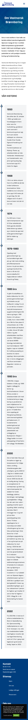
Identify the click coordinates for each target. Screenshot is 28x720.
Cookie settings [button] (8, 715)
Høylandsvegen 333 (9, 672)
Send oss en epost (9, 669)
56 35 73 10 (6, 667)
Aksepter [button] (16, 715)
